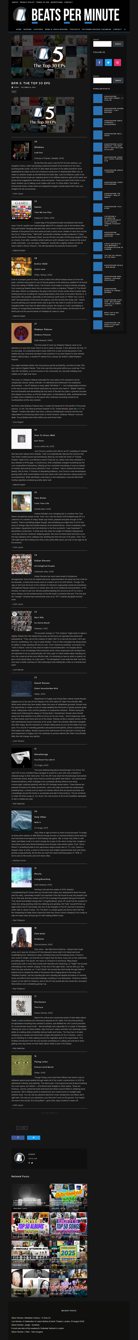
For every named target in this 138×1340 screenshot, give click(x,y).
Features (38, 29)
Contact (68, 2)
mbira (79, 409)
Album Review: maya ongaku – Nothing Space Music (112, 278)
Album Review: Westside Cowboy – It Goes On (113, 98)
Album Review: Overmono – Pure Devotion (112, 234)
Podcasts (75, 29)
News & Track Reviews (56, 29)
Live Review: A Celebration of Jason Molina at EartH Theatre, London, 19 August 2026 (112, 220)
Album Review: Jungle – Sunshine (113, 171)
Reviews (28, 29)
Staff (16, 87)
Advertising (57, 2)
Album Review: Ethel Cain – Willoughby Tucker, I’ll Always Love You (113, 302)
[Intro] (43, 1113)
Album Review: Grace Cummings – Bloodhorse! (113, 122)
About (15, 2)
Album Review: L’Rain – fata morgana (114, 183)
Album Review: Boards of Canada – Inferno (113, 290)
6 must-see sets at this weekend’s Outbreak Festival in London (113, 246)
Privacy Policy (27, 2)
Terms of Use (42, 2)
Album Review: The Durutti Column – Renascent (112, 324)
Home (19, 29)
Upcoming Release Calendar (96, 29)
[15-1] (55, 1113)
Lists (14, 91)
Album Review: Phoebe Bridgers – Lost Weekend (114, 110)
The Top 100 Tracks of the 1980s (112, 256)
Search (96, 39)
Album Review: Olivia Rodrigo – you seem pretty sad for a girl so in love (113, 147)
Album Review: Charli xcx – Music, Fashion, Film (113, 159)
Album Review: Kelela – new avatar (113, 266)
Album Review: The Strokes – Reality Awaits (112, 195)
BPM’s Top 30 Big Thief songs (111, 313)
